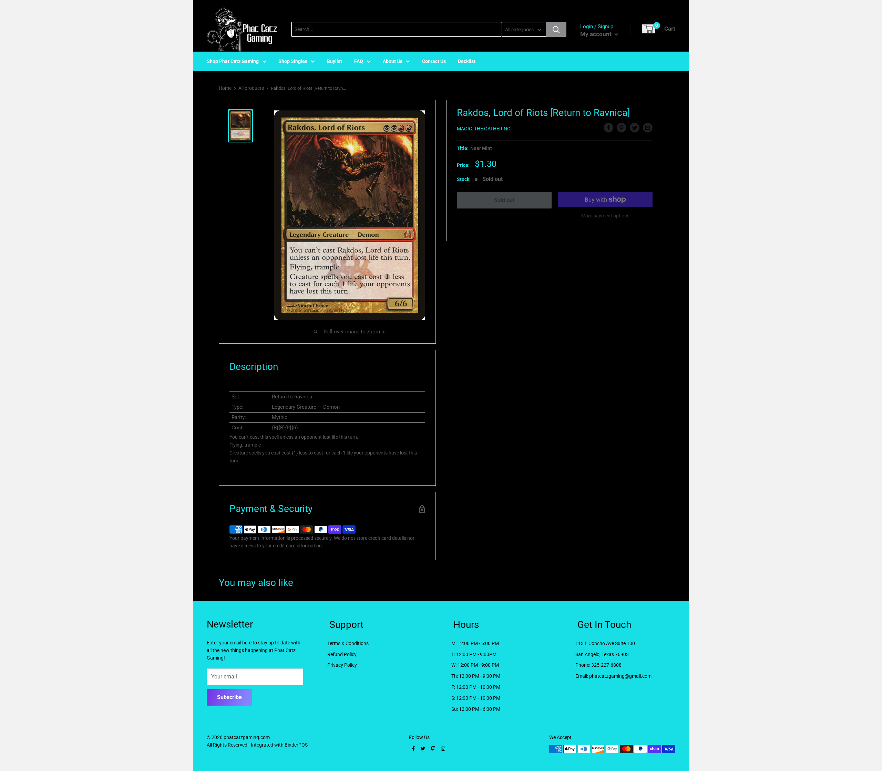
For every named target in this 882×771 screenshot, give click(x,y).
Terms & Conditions (348, 643)
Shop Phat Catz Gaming (233, 61)
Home (225, 88)
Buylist (334, 61)
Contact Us (434, 61)
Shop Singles (292, 61)
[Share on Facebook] (608, 127)
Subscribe (229, 697)
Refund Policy (342, 654)
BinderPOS (296, 745)
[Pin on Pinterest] (621, 127)
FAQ (358, 61)
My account (596, 34)
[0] (648, 28)
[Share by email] (648, 127)
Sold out (504, 200)
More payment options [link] (605, 215)
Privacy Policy (342, 665)
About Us (392, 61)
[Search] (556, 29)
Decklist (466, 61)
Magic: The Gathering (484, 128)
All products (251, 88)
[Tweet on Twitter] (634, 127)
